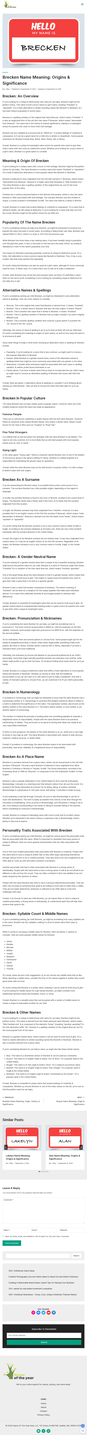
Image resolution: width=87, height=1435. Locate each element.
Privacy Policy (43, 1415)
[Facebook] (38, 1431)
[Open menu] (82, 4)
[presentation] (22, 1138)
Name (7, 1230)
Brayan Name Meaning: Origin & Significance (70, 1100)
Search (76, 1256)
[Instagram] (48, 1431)
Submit (44, 1342)
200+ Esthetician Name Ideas (21, 1271)
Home (43, 1403)
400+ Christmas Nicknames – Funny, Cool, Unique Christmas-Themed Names (42, 1294)
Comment (9, 1200)
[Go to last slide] (6, 1147)
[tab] (39, 1171)
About (43, 1407)
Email (35, 1230)
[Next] (81, 1147)
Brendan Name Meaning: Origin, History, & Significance (21, 1100)
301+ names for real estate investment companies (30, 1289)
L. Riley (7, 89)
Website (63, 1230)
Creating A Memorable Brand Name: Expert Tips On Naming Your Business (41, 1283)
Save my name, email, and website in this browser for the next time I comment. (37, 1236)
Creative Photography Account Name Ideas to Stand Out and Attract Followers (43, 1277)
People (5, 72)
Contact (43, 1411)
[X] (43, 1431)
